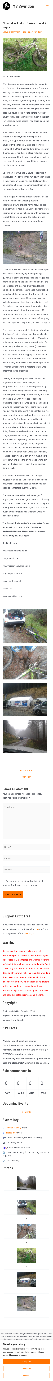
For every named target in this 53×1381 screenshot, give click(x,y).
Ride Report (27, 32)
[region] (26, 1360)
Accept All (26, 1361)
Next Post (26, 777)
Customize (26, 1368)
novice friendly (14, 1127)
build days (29, 933)
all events (26, 1112)
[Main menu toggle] (48, 6)
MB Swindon (23, 6)
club (37, 929)
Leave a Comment (11, 32)
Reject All (26, 1375)
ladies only (11, 1132)
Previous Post (26, 770)
